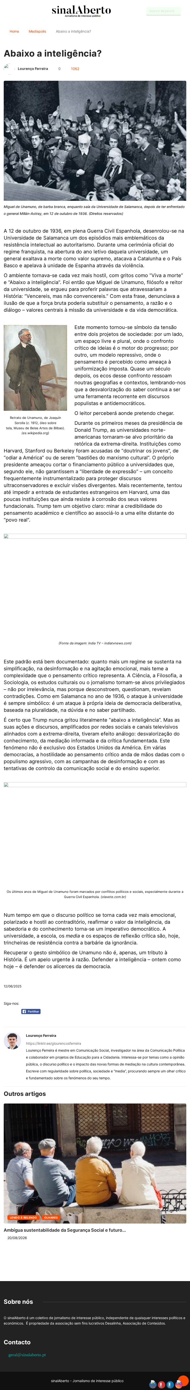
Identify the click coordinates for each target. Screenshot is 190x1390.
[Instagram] (22, 11)
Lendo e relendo (23, 1217)
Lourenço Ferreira (33, 68)
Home (14, 31)
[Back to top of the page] (183, 1381)
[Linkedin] (31, 11)
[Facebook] (5, 11)
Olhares (51, 1217)
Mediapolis (37, 31)
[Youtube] (13, 11)
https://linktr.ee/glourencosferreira (53, 1043)
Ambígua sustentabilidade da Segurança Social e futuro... (65, 1230)
